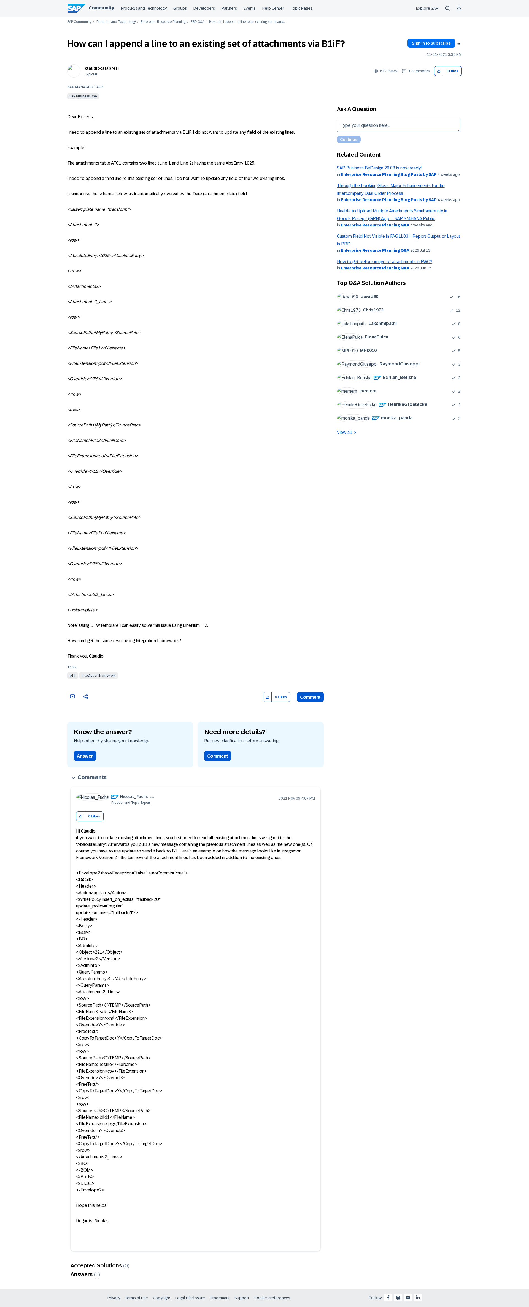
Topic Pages (301, 8)
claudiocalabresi (102, 68)
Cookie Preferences (272, 1298)
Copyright (161, 1298)
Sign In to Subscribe (431, 43)
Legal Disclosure (190, 1298)
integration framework (98, 675)
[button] (438, 71)
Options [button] (458, 44)
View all (344, 432)
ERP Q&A (197, 22)
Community (101, 8)
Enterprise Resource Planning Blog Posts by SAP (389, 174)
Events (250, 8)
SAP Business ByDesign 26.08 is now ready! (379, 168)
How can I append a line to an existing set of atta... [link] (247, 22)
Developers (204, 8)
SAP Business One (83, 96)
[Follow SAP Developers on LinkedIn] (418, 1297)
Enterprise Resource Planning (163, 22)
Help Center (273, 8)
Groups (180, 8)
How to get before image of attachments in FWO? (384, 261)
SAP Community (79, 22)
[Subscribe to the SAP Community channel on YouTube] (408, 1297)
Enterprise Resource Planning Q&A (375, 225)
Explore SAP (427, 8)
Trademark (220, 1298)
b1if (72, 675)
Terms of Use (136, 1298)
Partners (229, 8)
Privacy (113, 1298)
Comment (310, 697)
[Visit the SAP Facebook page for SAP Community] (388, 1297)
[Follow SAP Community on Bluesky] (398, 1297)
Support (241, 1298)
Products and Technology (144, 8)
